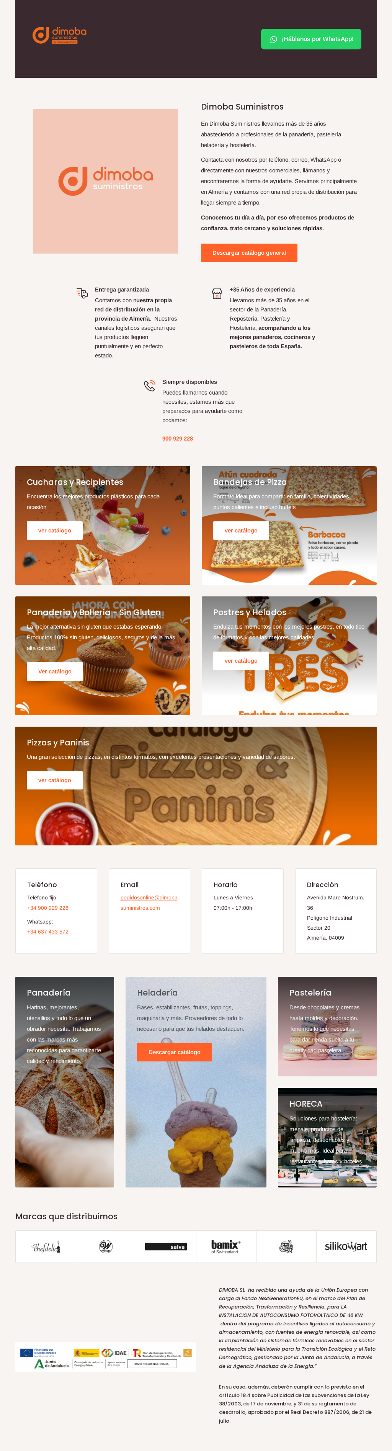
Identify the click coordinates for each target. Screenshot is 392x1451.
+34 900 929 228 (48, 908)
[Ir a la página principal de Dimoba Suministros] (59, 35)
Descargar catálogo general (249, 252)
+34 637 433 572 (48, 932)
